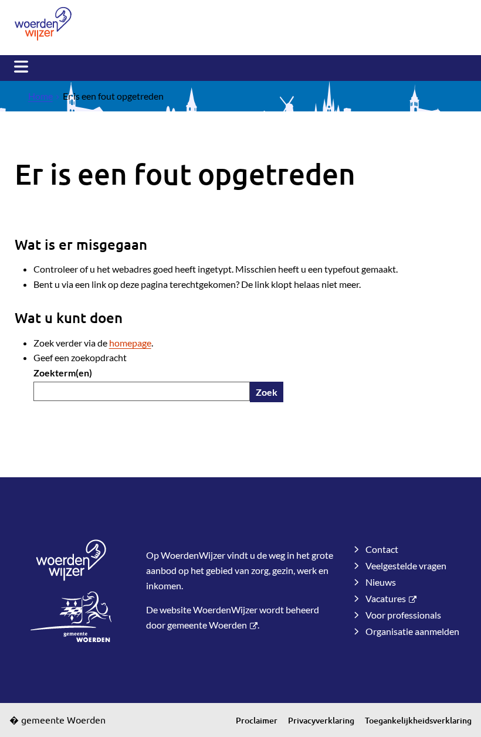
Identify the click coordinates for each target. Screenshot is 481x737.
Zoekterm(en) (62, 372)
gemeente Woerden (207, 624)
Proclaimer (256, 720)
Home (40, 95)
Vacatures (385, 598)
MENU (21, 67)
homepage (130, 342)
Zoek (266, 392)
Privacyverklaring (321, 720)
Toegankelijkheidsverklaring (418, 720)
